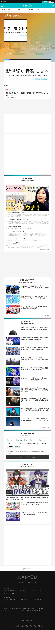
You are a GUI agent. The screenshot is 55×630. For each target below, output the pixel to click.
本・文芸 (6, 599)
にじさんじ (10, 440)
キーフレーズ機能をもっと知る (27, 457)
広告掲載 (24, 608)
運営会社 (29, 611)
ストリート (7, 602)
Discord (29, 582)
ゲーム (41, 599)
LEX (26, 440)
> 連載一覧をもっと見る (44, 249)
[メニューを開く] (2, 6)
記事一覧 (6, 591)
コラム (14, 89)
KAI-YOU (2, 11)
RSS (36, 582)
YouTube (25, 582)
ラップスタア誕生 (42, 443)
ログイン (51, 1)
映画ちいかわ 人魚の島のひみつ (27, 443)
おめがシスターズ (12, 443)
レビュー (34, 591)
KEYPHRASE (28, 433)
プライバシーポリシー (9, 611)
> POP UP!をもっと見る (44, 521)
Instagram (32, 582)
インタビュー (40, 591)
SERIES (28, 178)
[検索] (53, 5)
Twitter (19, 582)
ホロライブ (33, 440)
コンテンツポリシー (21, 611)
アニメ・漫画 (19, 599)
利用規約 (41, 608)
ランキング (18, 591)
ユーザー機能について (32, 608)
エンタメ (13, 602)
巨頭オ (18, 446)
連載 (5, 11)
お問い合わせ (17, 608)
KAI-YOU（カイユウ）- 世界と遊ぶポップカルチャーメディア (27, 5)
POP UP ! (28, 464)
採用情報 (36, 611)
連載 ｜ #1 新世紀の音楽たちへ (11, 91)
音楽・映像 (8, 89)
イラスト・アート (28, 599)
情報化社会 (12, 599)
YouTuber (10, 446)
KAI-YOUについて (8, 608)
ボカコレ (42, 440)
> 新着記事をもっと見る (44, 427)
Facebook (22, 582)
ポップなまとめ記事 (9, 593)
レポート (28, 591)
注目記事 (12, 591)
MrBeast (19, 440)
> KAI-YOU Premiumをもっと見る (43, 315)
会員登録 (45, 1)
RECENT (28, 321)
